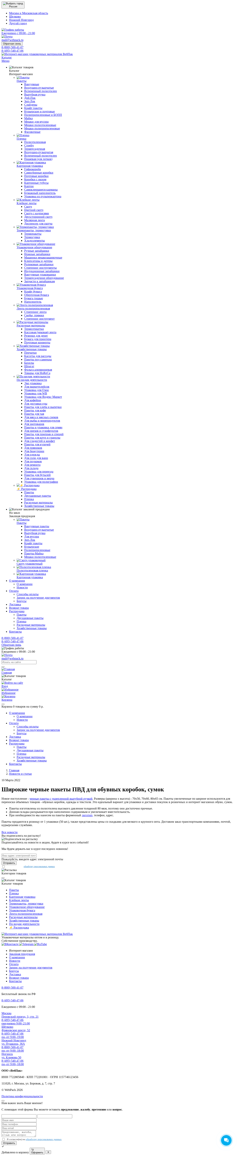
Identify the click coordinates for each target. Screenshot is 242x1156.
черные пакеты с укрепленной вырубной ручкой (60, 798)
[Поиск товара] (3, 666)
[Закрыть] (3, 704)
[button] (13, 5)
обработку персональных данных (39, 866)
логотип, (87, 815)
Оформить (37, 1152)
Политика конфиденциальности (22, 1096)
